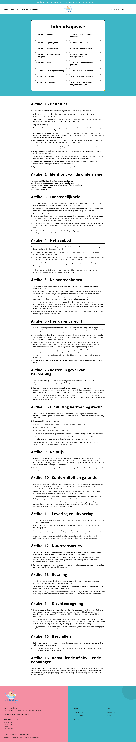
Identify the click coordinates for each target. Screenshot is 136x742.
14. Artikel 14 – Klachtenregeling (82, 77)
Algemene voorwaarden (17, 737)
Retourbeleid (28, 737)
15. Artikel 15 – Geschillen (45, 83)
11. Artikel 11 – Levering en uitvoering (50, 71)
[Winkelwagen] (131, 9)
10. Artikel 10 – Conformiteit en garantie (81, 64)
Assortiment (78, 712)
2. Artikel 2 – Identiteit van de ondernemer (81, 35)
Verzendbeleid (35, 737)
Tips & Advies (79, 716)
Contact (77, 719)
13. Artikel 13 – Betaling (45, 77)
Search (108, 709)
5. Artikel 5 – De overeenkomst (47, 49)
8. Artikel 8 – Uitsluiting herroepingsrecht (79, 56)
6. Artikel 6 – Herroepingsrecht (81, 49)
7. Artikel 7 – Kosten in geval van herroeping (48, 56)
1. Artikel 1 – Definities (44, 34)
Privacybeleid (7, 737)
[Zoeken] (123, 9)
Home (76, 709)
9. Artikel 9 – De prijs (43, 63)
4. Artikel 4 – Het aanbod (79, 43)
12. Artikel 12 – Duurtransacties (81, 71)
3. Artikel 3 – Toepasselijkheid (47, 43)
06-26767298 (25, 714)
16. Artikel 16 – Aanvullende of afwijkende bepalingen (81, 84)
